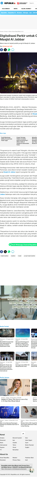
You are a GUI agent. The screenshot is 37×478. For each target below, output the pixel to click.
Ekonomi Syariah (17, 438)
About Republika (4, 457)
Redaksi (15, 457)
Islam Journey (26, 8)
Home (1, 31)
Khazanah (2, 440)
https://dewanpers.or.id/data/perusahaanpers (14, 469)
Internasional (3, 445)
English (27, 447)
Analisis (15, 442)
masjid (19, 255)
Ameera (2, 438)
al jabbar (13, 255)
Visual (14, 447)
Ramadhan (15, 449)
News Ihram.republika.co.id (16, 31)
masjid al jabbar (4, 255)
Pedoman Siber (29, 457)
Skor (26, 438)
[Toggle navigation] (2, 3)
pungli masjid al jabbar (29, 255)
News (15, 8)
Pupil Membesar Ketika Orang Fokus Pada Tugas (6, 139)
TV (1, 449)
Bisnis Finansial (29, 445)
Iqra (14, 440)
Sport (26, 442)
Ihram (6, 31)
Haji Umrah (6, 8)
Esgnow (2, 447)
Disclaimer (3, 460)
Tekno (14, 445)
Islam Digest (28, 440)
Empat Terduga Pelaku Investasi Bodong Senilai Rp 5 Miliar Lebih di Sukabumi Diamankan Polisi (23, 141)
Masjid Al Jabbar (9, 172)
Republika (4, 12)
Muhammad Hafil (7, 46)
